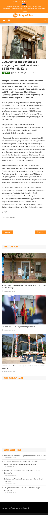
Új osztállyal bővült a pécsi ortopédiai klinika (41, 232)
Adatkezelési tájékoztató (20, 508)
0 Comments (30, 73)
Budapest (16, 6)
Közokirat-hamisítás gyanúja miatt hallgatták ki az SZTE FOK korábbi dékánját (24, 287)
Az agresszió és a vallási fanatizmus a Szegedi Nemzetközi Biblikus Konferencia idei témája (21, 463)
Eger (29, 6)
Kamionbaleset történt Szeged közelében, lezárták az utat (25, 456)
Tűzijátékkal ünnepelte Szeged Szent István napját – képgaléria (23, 489)
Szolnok (24, 11)
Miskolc (14, 8)
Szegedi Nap (26, 15)
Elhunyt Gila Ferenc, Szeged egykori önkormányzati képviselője (22, 471)
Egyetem (6, 73)
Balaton (9, 6)
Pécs (29, 8)
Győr (39, 6)
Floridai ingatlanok (13, 378)
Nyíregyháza (22, 8)
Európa (35, 6)
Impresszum (6, 508)
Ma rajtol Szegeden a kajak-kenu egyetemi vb (18, 327)
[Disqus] (24, 416)
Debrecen (24, 6)
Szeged (34, 8)
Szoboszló (41, 8)
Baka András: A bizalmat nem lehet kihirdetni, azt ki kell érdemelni (23, 480)
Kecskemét (6, 8)
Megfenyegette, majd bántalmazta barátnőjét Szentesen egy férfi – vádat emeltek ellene (9, 232)
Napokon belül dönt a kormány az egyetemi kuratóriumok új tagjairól (23, 367)
